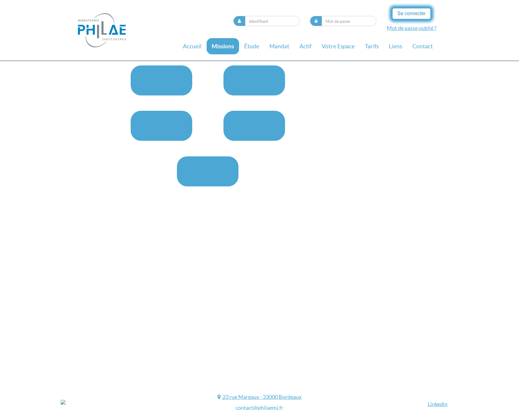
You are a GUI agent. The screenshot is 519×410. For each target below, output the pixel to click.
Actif (305, 46)
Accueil (192, 46)
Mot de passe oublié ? (411, 28)
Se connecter (411, 13)
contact (422, 46)
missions (223, 46)
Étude (251, 46)
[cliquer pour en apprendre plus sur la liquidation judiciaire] (219, 396)
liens (395, 46)
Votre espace (338, 46)
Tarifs (372, 46)
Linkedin (438, 404)
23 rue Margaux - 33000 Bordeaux (262, 396)
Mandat (279, 46)
